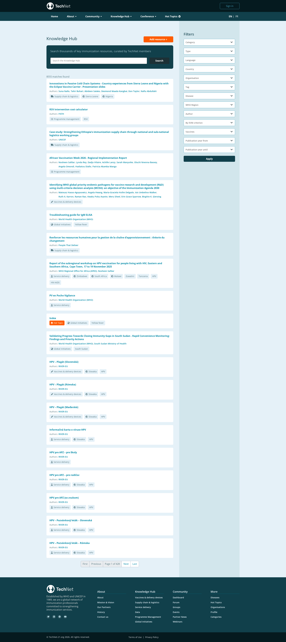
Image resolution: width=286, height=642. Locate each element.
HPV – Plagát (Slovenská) (63, 361)
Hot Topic (58, 322)
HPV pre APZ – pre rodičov (64, 475)
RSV (86, 119)
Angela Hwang (95, 192)
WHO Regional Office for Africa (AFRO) (78, 271)
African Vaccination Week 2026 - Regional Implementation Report (88, 158)
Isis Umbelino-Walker (146, 192)
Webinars (177, 621)
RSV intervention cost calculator (68, 109)
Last (134, 564)
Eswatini (130, 276)
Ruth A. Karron (66, 196)
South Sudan (81, 348)
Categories (216, 616)
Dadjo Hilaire (94, 162)
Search (159, 60)
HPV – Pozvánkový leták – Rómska (69, 543)
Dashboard (178, 597)
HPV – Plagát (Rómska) (62, 384)
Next (126, 564)
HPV (154, 276)
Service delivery (61, 276)
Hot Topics (171, 16)
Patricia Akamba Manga (104, 166)
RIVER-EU (63, 366)
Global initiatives (62, 224)
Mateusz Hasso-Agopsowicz (73, 192)
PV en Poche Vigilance (62, 295)
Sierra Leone (92, 96)
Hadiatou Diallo (83, 166)
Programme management (66, 119)
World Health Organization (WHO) (76, 219)
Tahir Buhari (77, 91)
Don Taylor (134, 91)
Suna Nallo (64, 91)
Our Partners (104, 607)
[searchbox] (99, 60)
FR (237, 16)
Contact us (102, 616)
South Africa (101, 276)
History (101, 612)
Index (52, 318)
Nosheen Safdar (67, 162)
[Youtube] (65, 617)
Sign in (229, 6)
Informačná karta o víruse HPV (67, 429)
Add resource (158, 39)
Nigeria (109, 96)
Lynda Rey (81, 162)
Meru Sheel (114, 196)
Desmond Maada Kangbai (114, 91)
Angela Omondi (66, 166)
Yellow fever (81, 224)
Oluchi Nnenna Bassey (145, 162)
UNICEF (62, 139)
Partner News (180, 616)
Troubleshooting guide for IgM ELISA (70, 214)
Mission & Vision (105, 602)
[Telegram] (59, 617)
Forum (176, 602)
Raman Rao (80, 196)
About (100, 597)
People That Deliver (68, 245)
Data (137, 612)
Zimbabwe (82, 276)
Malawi (117, 276)
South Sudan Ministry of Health (110, 343)
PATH (61, 113)
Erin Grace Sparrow (131, 196)
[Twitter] (48, 617)
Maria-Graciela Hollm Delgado (119, 192)
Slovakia (93, 371)
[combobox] (98, 61)
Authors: (53, 91)
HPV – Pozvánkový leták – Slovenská (70, 520)
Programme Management (148, 616)
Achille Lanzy (108, 162)
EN (230, 16)
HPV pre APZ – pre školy (63, 452)
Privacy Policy (151, 637)
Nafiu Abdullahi (149, 91)
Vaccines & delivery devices (67, 201)
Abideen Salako (92, 91)
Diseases (215, 597)
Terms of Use (135, 637)
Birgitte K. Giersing (151, 196)
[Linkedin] (54, 617)
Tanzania (143, 276)
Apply (209, 158)
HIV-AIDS (55, 282)
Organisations (218, 607)
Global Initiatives (143, 621)
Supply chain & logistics (66, 96)
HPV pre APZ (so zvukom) (64, 497)
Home (54, 16)
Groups (176, 607)
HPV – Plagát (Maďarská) (63, 407)
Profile (214, 612)
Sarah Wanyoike (125, 162)
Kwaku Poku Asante (97, 196)
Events (176, 612)
